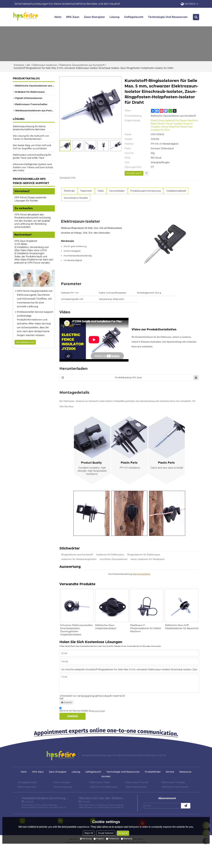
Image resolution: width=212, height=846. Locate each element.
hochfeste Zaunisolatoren (114, 559)
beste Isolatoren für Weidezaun (148, 559)
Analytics (100, 838)
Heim (57, 17)
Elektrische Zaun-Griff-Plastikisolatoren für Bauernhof (181, 627)
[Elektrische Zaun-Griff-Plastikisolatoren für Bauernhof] (181, 605)
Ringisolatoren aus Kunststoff (77, 554)
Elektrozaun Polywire (137, 782)
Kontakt (106, 776)
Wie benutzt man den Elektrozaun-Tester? (102, 798)
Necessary (87, 838)
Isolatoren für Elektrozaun (110, 554)
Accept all (122, 833)
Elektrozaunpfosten (136, 786)
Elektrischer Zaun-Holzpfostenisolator (105, 627)
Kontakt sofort (134, 173)
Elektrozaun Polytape (173, 782)
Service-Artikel (98, 711)
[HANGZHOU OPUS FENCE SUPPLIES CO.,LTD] (25, 16)
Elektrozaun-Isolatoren (44, 65)
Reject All (89, 833)
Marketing (127, 838)
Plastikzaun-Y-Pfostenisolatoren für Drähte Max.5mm (145, 628)
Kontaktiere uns (25, 342)
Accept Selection (105, 833)
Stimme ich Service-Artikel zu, (82, 710)
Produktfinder (153, 771)
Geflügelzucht (133, 17)
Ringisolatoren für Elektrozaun (143, 554)
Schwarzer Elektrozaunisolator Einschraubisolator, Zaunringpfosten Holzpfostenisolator (76, 630)
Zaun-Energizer (94, 17)
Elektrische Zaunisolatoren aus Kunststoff (81, 65)
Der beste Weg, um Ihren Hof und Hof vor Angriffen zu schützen (32, 147)
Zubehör (68, 702)
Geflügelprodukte (27, 782)
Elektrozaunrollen (27, 786)
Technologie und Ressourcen (167, 17)
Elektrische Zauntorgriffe (175, 786)
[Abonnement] (185, 805)
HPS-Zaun (72, 17)
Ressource (185, 771)
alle (28, 65)
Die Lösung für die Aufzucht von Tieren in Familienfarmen (31, 137)
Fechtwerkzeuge (63, 786)
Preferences (113, 838)
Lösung (115, 17)
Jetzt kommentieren (141, 574)
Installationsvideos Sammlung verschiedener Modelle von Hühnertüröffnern (45, 798)
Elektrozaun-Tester (100, 782)
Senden (72, 716)
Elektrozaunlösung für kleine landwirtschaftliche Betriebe (29, 128)
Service (170, 771)
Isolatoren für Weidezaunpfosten (79, 559)
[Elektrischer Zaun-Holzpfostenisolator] (111, 605)
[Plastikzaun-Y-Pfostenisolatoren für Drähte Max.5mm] (146, 605)
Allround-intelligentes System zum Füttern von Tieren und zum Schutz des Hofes (33, 167)
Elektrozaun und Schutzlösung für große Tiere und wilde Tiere (32, 156)
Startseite (19, 65)
